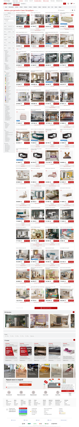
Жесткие (6, 111)
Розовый (8, 92)
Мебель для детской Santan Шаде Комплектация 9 (36, 110)
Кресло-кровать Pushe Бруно (20, 109)
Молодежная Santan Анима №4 (35, 207)
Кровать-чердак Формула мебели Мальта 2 (22, 70)
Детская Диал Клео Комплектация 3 (65, 168)
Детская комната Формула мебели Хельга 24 (52, 12)
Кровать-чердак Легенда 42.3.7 (65, 70)
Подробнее (72, 389)
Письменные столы (58, 402)
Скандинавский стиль (9, 134)
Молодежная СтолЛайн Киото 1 (21, 12)
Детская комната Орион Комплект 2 (21, 267)
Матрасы (30, 402)
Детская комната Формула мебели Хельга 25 (37, 51)
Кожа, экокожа (8, 55)
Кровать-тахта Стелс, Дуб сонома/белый (66, 227)
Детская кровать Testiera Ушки (64, 148)
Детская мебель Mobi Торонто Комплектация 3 (37, 287)
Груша (7, 80)
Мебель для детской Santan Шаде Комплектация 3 (36, 90)
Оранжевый (8, 90)
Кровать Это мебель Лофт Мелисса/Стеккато (23, 207)
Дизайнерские (7, 138)
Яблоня (7, 101)
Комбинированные (8, 117)
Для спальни (7, 146)
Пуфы (15, 402)
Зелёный (8, 83)
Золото (7, 84)
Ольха (7, 89)
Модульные (7, 115)
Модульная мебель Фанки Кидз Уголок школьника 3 (37, 268)
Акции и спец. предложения (48, 408)
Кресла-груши (16, 403)
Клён (7, 85)
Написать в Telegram (24, 410)
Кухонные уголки (8, 403)
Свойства (5, 104)
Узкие (6, 127)
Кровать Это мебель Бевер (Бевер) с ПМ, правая (66, 129)
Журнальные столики (37, 403)
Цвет (5, 71)
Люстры (65, 401)
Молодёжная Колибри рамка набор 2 (21, 129)
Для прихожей (7, 148)
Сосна (6, 52)
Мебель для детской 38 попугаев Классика (51, 148)
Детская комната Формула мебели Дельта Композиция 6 (51, 268)
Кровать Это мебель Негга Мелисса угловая (37, 129)
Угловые (7, 64)
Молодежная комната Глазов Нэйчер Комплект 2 (51, 110)
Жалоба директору (34, 411)
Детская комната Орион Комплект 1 (65, 267)
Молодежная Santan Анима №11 (65, 207)
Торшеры (65, 403)
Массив (7, 51)
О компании (60, 408)
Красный (8, 87)
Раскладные (7, 112)
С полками (7, 107)
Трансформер (7, 116)
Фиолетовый (8, 99)
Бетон (7, 74)
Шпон (6, 53)
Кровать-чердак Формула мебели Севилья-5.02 (21, 52)
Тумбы (29, 403)
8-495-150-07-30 (16, 2)
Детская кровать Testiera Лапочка (65, 109)
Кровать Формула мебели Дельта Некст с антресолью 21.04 (51, 71)
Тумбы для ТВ (36, 402)
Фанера (6, 60)
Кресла (15, 401)
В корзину (27, 26)
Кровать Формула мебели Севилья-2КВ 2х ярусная (51, 33)
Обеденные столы (8, 401)
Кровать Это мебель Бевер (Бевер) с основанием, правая (50, 129)
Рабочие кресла (57, 403)
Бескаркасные (7, 119)
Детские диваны (23, 402)
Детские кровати (23, 401)
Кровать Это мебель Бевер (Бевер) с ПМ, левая (22, 149)
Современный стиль (9, 132)
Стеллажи (50, 403)
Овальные (7, 69)
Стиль (5, 130)
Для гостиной (7, 145)
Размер (5, 122)
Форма (5, 63)
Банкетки (44, 402)
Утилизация (33, 414)
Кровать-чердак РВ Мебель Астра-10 (21, 32)
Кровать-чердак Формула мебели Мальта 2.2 (67, 51)
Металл (7, 54)
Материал (5, 50)
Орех (7, 91)
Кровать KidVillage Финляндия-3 (35, 227)
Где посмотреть (61, 411)
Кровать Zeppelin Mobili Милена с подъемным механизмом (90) (67, 13)
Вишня (7, 79)
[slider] (5, 25)
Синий (7, 97)
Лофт (6, 135)
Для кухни (7, 144)
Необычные (7, 137)
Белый (7, 73)
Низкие (6, 126)
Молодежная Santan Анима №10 (50, 207)
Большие (7, 123)
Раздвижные (7, 113)
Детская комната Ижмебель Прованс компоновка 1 (36, 71)
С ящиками (7, 106)
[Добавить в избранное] (17, 15)
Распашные (50, 401)
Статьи (45, 411)
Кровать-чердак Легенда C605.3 (36, 12)
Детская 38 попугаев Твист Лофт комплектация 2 (50, 287)
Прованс (7, 133)
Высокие (7, 125)
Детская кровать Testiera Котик (50, 168)
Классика (7, 131)
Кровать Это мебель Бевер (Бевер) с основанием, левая (36, 149)
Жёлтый (8, 82)
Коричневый (8, 86)
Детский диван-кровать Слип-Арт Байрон (51, 227)
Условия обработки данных (48, 414)
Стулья (7, 402)
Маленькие (7, 124)
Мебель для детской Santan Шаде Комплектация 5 (65, 90)
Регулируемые (7, 118)
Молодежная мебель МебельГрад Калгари (37, 32)
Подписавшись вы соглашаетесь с (18, 388)
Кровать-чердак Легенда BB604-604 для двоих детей (51, 90)
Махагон (8, 88)
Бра (64, 402)
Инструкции (45, 412)
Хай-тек (6, 136)
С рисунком (7, 139)
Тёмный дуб (8, 98)
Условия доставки (34, 408)
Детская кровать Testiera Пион (35, 168)
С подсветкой (7, 109)
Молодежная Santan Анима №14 (21, 227)
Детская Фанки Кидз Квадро (64, 32)
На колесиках (7, 108)
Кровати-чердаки (23, 403)
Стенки (35, 401)
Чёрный (7, 100)
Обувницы (44, 401)
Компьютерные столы (58, 401)
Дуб (7, 81)
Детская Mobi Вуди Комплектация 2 (21, 168)
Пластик (6, 61)
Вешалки (44, 403)
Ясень (7, 102)
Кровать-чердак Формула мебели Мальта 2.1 (52, 51)
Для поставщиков (34, 412)
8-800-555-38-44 (16, 3)
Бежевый (8, 72)
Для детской (7, 147)
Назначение (6, 143)
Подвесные (7, 114)
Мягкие (6, 110)
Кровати (30, 401)
